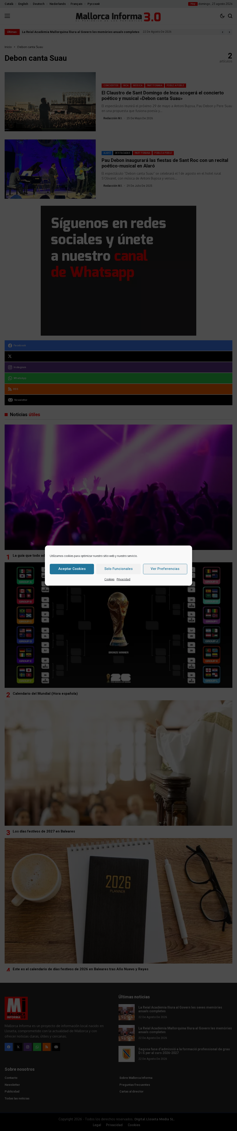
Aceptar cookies (72, 569)
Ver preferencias (165, 569)
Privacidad (123, 579)
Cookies (109, 579)
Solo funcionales (118, 569)
